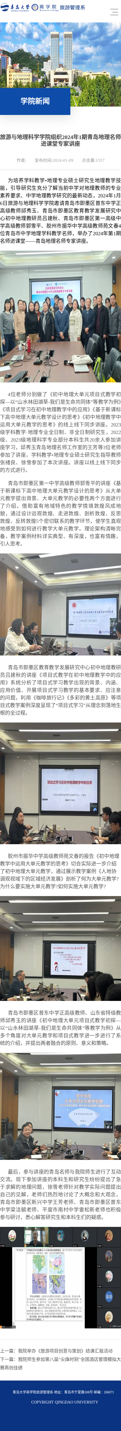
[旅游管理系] (43, 10)
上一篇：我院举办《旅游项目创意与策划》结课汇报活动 (56, 1351)
